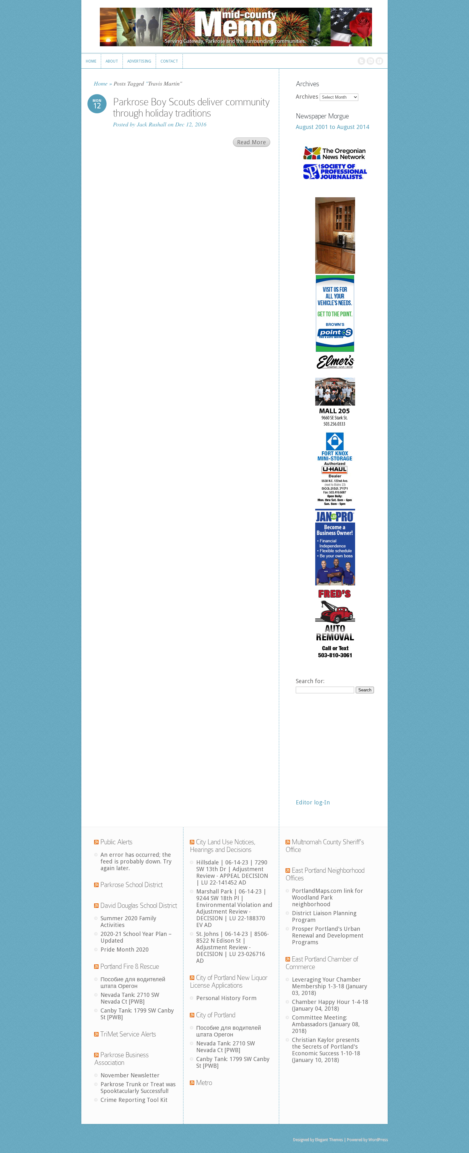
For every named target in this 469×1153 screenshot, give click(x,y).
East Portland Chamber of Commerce (322, 963)
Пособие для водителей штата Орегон (132, 982)
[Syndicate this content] (96, 842)
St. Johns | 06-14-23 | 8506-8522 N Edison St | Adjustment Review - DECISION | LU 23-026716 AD (232, 947)
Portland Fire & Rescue (129, 966)
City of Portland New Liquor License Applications (228, 981)
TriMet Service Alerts (128, 1034)
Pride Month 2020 (124, 949)
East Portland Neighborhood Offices (325, 874)
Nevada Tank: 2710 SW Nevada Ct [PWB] (129, 998)
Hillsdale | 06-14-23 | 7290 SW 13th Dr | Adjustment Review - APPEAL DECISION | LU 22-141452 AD (232, 872)
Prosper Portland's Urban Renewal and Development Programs (327, 935)
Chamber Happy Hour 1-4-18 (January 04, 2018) (330, 1005)
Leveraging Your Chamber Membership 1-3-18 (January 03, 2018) (329, 986)
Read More (251, 142)
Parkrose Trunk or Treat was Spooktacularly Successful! (137, 1087)
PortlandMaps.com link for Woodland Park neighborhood (327, 897)
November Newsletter (130, 1075)
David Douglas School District (138, 905)
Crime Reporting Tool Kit (134, 1099)
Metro (204, 1083)
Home (101, 83)
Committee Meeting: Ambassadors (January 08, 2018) (326, 1024)
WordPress (378, 1139)
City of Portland (215, 1015)
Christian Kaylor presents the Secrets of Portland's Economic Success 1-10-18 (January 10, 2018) (326, 1049)
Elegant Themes (329, 1139)
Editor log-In (313, 802)
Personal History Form (226, 998)
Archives (307, 96)
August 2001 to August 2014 (332, 127)
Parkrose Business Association (121, 1058)
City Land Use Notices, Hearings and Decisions (223, 846)
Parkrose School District (131, 885)
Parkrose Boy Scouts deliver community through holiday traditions (191, 107)
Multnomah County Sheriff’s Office (325, 846)
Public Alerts (116, 842)
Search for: (310, 681)
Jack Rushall (151, 124)
